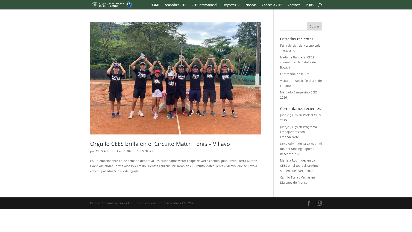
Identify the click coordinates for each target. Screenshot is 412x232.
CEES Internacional (204, 5)
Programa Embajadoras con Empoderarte (298, 132)
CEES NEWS (145, 151)
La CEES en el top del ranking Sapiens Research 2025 (301, 149)
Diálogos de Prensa (293, 182)
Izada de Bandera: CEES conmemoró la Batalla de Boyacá (298, 62)
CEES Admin (104, 151)
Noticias (250, 5)
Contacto (294, 5)
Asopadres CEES (175, 5)
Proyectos (229, 5)
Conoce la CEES (272, 5)
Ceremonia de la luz (294, 74)
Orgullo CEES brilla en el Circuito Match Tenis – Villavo (160, 144)
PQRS (309, 5)
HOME (154, 5)
